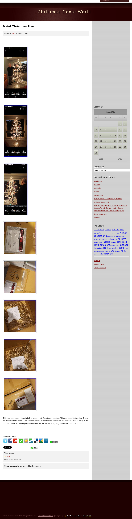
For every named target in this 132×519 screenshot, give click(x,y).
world (95, 254)
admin (13, 34)
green (105, 239)
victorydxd (97, 188)
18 (101, 141)
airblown (101, 230)
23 (125, 141)
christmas (107, 232)
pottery (100, 248)
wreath (100, 254)
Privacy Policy (99, 264)
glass (101, 239)
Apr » (120, 159)
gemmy (96, 239)
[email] (15, 441)
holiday (122, 238)
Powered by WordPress (45, 516)
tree (111, 250)
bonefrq (97, 185)
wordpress (98, 181)
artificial (115, 229)
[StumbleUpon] (31, 441)
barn (122, 230)
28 (115, 147)
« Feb (101, 159)
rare (110, 248)
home (96, 242)
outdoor (123, 244)
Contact (97, 261)
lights (97, 244)
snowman (97, 251)
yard (110, 254)
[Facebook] (10, 441)
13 (110, 135)
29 (120, 147)
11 (101, 135)
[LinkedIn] (46, 441)
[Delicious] (36, 441)
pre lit (105, 248)
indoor (101, 242)
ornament (105, 245)
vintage (117, 251)
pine (95, 248)
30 (125, 147)
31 (96, 153)
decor (123, 233)
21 (115, 141)
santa (121, 247)
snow (126, 248)
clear (117, 233)
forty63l (96, 192)
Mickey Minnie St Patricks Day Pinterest (108, 199)
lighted (123, 242)
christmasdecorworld (101, 202)
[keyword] (97, 218)
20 (110, 141)
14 (115, 135)
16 (125, 135)
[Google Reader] (41, 441)
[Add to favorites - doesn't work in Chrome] (26, 441)
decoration (99, 236)
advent (96, 230)
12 (105, 135)
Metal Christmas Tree (18, 26)
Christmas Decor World (64, 12)
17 (96, 141)
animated (108, 230)
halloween (112, 239)
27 (110, 147)
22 (120, 141)
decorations (111, 236)
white (123, 251)
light (118, 242)
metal (8, 456)
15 (120, 135)
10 (96, 135)
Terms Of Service (100, 268)
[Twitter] (5, 441)
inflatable (107, 242)
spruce (102, 251)
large (114, 242)
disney (118, 236)
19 (105, 141)
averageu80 (98, 195)
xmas (105, 254)
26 (105, 147)
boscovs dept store (100, 214)
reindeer (115, 248)
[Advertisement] (111, 61)
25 (101, 147)
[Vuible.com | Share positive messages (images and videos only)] (20, 443)
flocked (122, 236)
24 (96, 147)
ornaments (114, 245)
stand (106, 251)
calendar (96, 233)
